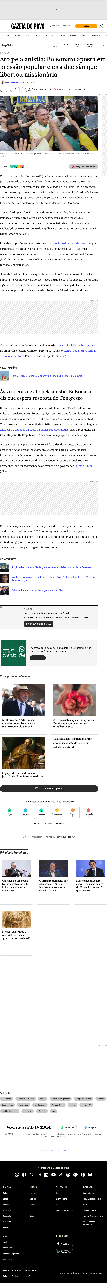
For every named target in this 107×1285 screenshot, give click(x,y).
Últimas (17, 36)
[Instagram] (39, 1175)
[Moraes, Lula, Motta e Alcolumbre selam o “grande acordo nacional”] (16, 919)
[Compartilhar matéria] (13, 89)
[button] (49, 838)
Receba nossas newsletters (89, 1223)
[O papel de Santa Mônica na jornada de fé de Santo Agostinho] (23, 753)
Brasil (5, 1199)
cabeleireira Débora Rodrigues (74, 345)
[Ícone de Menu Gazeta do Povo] (5, 26)
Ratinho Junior (83, 465)
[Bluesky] (90, 1175)
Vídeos (6, 1228)
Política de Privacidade (12, 1270)
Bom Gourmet (61, 1199)
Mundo (6, 1205)
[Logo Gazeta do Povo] (27, 26)
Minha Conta (8, 1248)
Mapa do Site (26, 1276)
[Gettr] (83, 1175)
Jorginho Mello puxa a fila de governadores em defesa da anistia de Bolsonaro (51, 567)
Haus (58, 1193)
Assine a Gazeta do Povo (93, 1216)
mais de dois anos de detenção (72, 243)
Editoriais (50, 36)
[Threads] (68, 1175)
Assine (5, 1242)
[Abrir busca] (50, 26)
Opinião (33, 1199)
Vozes (28, 36)
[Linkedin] (46, 1175)
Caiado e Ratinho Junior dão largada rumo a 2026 (37, 590)
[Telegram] (75, 1175)
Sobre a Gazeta (89, 1193)
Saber (38, 36)
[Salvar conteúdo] (20, 89)
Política (62, 36)
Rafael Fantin (13, 82)
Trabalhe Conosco (90, 1210)
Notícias (6, 36)
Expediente (87, 1205)
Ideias (84, 36)
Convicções (34, 1205)
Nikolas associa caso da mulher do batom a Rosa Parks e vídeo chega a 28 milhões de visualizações (54, 579)
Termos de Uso (30, 1270)
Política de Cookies (10, 1276)
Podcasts (7, 1222)
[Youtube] (53, 1175)
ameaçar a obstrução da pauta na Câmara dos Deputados (34, 429)
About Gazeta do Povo (92, 1199)
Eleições (73, 36)
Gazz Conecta (61, 1205)
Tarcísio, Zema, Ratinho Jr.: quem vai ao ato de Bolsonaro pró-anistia (46, 376)
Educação (7, 1216)
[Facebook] (24, 1175)
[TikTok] (61, 1175)
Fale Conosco (8, 1259)
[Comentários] (4, 89)
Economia (96, 36)
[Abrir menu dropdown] (103, 45)
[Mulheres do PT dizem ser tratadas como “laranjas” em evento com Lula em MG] (23, 700)
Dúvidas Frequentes (11, 1254)
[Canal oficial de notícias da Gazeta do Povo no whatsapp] (17, 1175)
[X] (31, 1175)
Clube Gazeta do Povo (65, 1210)
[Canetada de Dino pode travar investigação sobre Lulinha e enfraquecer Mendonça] (16, 868)
